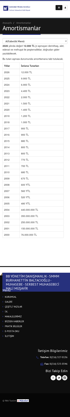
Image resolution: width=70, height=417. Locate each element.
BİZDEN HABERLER (14, 321)
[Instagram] (64, 377)
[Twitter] (59, 377)
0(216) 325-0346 (58, 363)
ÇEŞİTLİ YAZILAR (13, 306)
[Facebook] (53, 377)
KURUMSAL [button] (10, 296)
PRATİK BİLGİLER (13, 326)
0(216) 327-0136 (58, 357)
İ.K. (6, 311)
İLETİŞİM (9, 336)
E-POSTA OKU (12, 331)
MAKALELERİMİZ (13, 316)
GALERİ (8, 301)
